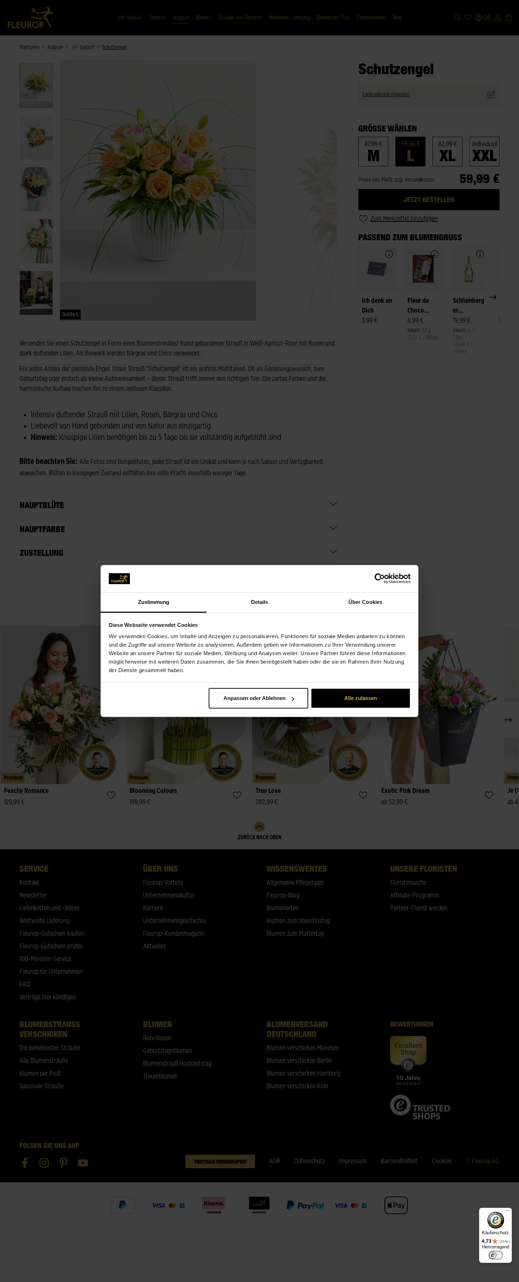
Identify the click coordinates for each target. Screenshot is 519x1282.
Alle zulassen (360, 698)
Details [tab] (259, 602)
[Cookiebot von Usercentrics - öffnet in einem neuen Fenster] (380, 579)
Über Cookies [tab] (365, 602)
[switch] (496, 1255)
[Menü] (507, 1212)
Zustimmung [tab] (153, 602)
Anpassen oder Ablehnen (254, 698)
